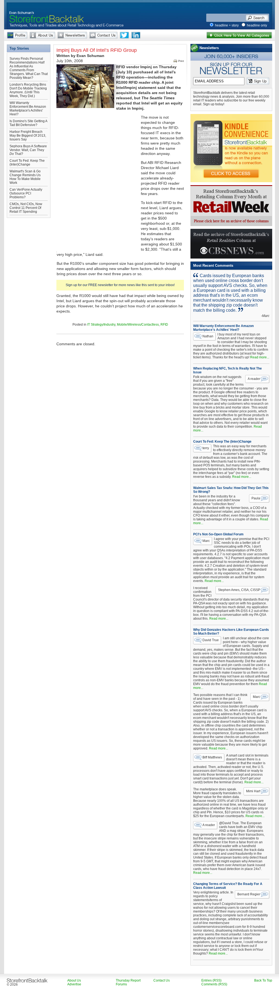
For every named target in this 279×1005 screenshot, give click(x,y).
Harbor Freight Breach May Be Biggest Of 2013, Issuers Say (28, 135)
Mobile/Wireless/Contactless (138, 324)
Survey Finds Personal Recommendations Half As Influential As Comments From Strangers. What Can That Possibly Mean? (29, 68)
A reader (254, 379)
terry (205, 448)
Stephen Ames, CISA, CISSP (239, 590)
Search (257, 17)
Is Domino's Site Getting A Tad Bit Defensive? (28, 123)
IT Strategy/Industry (101, 324)
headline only (257, 25)
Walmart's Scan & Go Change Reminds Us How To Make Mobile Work (25, 177)
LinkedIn (136, 35)
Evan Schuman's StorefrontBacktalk (44, 11)
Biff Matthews (212, 757)
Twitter (124, 35)
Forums (121, 984)
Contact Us (103, 35)
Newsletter (72, 35)
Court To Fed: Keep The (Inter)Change (27, 162)
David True (210, 640)
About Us (42, 35)
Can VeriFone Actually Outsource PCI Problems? (26, 193)
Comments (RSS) (214, 984)
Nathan (207, 336)
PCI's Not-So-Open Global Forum (218, 534)
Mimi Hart (253, 791)
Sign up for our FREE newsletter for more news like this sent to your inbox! (120, 285)
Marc (206, 541)
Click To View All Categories (239, 35)
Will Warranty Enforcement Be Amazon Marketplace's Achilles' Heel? (28, 108)
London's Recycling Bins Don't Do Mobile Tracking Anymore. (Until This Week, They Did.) (28, 90)
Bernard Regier (248, 894)
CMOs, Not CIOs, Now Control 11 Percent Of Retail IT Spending (26, 208)
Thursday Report (128, 980)
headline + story (227, 25)
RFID (164, 324)
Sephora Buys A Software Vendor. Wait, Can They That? (28, 150)
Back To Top (263, 980)
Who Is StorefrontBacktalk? (17, 35)
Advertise (74, 984)
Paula (255, 498)
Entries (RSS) (211, 980)
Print (181, 60)
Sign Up (257, 81)
